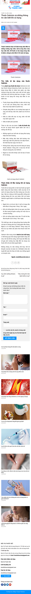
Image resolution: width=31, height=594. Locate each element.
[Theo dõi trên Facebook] (2, 584)
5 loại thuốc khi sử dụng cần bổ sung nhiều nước (12, 371)
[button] (2, 7)
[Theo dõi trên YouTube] (10, 584)
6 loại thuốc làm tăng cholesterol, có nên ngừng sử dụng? (14, 396)
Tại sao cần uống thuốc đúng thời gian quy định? (12, 421)
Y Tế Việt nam (23, 546)
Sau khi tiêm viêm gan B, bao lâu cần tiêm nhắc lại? (13, 446)
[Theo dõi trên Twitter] (7, 584)
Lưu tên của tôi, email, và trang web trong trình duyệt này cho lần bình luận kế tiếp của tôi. (14, 332)
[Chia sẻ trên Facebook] (12, 262)
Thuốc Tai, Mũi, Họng (6, 13)
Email (5, 314)
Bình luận (6, 293)
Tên (4, 307)
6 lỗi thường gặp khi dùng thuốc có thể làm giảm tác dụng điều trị (14, 524)
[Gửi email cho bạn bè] (15, 262)
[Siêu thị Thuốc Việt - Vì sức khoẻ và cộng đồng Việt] (15, 7)
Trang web (6, 322)
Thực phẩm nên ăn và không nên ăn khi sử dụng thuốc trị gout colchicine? (14, 498)
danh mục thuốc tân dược (12, 86)
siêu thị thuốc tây (24, 125)
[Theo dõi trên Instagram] (5, 584)
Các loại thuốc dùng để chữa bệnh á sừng (11, 346)
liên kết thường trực (5, 270)
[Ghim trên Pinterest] (18, 262)
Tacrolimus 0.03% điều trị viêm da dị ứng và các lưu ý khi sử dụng (15, 471)
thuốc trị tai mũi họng (23, 234)
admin (15, 22)
